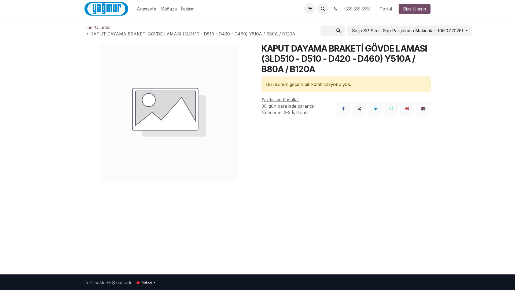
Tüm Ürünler (97, 27)
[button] (323, 9)
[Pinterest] (407, 108)
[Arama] (338, 31)
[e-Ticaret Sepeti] (309, 9)
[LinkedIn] (375, 108)
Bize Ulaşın (414, 9)
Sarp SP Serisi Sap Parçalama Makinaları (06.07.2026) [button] (408, 30)
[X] (359, 108)
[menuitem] (146, 8)
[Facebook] (343, 108)
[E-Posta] (423, 108)
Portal (386, 9)
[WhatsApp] (391, 108)
